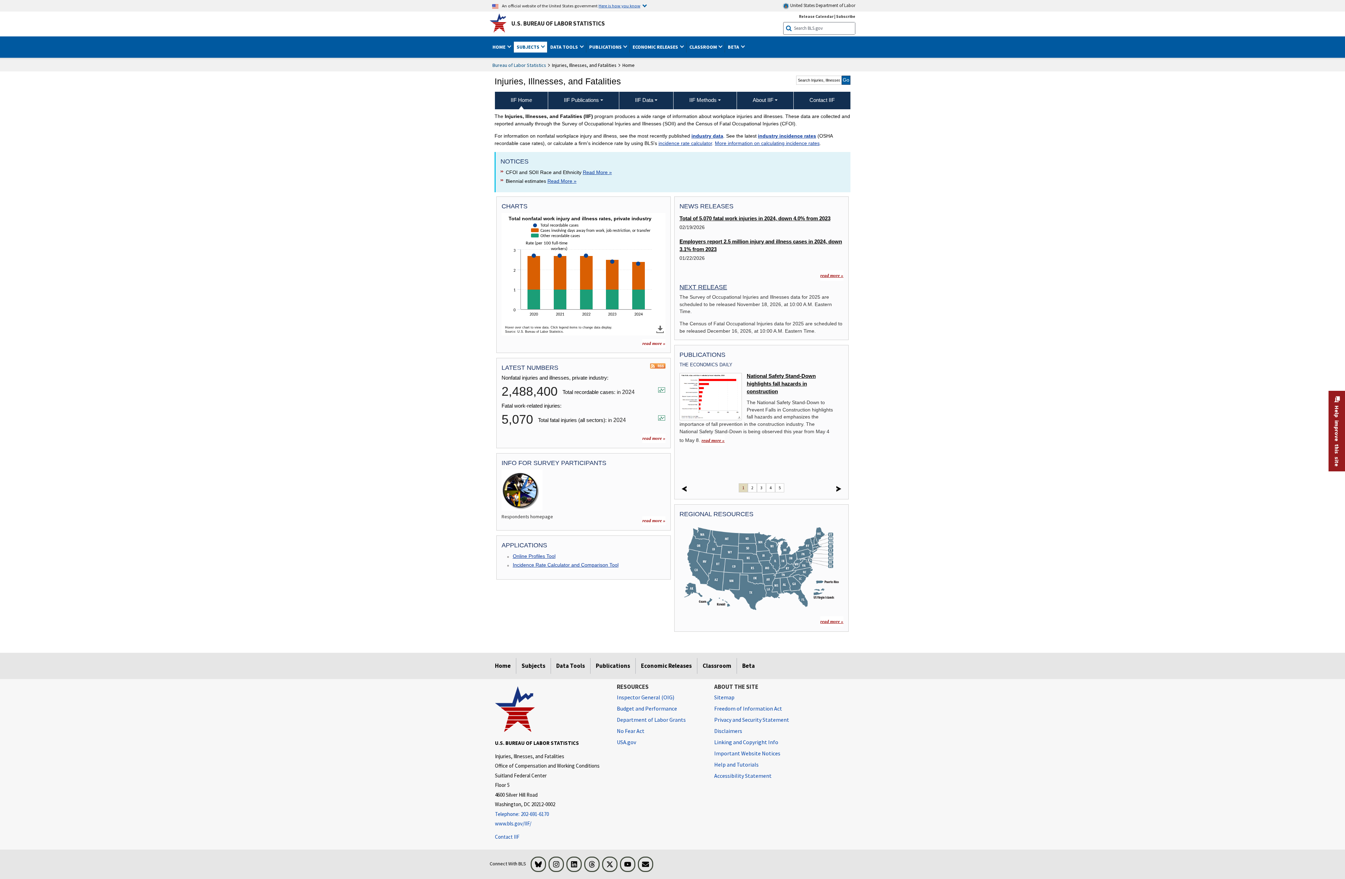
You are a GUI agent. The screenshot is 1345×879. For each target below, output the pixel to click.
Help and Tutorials (736, 764)
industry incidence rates (787, 136)
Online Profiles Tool (534, 556)
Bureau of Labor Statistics (519, 65)
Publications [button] (606, 47)
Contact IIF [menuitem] (822, 100)
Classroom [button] (703, 47)
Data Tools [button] (564, 47)
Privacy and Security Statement (751, 719)
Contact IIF (507, 836)
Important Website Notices (747, 753)
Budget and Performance (647, 708)
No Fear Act (630, 730)
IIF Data (644, 100)
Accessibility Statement (743, 775)
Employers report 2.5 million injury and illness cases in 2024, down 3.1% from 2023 (761, 245)
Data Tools (570, 666)
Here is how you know (619, 5)
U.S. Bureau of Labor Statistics (558, 23)
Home (503, 666)
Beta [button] (734, 47)
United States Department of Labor (822, 5)
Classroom (717, 666)
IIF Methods (703, 100)
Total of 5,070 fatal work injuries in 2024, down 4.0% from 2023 (755, 218)
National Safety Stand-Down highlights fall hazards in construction (781, 384)
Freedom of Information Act (748, 708)
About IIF (763, 100)
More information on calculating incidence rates (767, 143)
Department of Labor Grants (651, 719)
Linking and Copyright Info (746, 742)
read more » (653, 343)
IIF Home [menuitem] (521, 100)
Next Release (703, 287)
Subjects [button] (528, 47)
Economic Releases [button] (656, 47)
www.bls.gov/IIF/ (513, 823)
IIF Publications (581, 100)
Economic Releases (666, 666)
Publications (613, 666)
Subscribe (845, 16)
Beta (748, 666)
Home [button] (499, 47)
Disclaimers (728, 730)
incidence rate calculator (685, 143)
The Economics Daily (706, 364)
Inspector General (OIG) (645, 697)
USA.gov (626, 742)
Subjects (533, 666)
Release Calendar (816, 16)
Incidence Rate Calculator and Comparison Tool (566, 565)
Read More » (597, 172)
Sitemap (724, 697)
